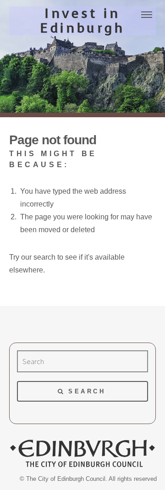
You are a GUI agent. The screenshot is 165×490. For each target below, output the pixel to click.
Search (86, 391)
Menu (146, 15)
